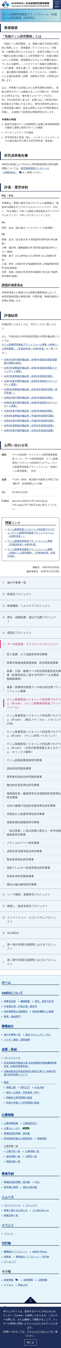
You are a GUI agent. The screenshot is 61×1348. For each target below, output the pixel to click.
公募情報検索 (11, 1123)
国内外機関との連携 (43, 1011)
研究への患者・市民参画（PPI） (23, 1092)
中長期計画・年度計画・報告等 (20, 1006)
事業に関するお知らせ (16, 1210)
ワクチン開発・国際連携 (17, 1039)
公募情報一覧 (32, 1151)
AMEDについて (12, 993)
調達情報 (8, 1279)
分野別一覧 (31, 1156)
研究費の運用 (11, 1187)
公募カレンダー (16, 1128)
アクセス (8, 1285)
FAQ (37, 1182)
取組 (6, 1082)
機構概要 (25, 1001)
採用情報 (28, 1279)
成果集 (7, 1256)
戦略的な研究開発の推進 (19, 1097)
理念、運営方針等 (44, 1001)
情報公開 (11, 1087)
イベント (8, 1225)
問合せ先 (23, 1285)
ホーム (6, 982)
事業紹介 (8, 1026)
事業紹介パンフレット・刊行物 (32, 1256)
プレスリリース (12, 1057)
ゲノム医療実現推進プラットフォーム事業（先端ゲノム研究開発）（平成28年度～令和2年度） (31, 552)
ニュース (8, 1196)
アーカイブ (10, 1261)
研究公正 (25, 1087)
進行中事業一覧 (12, 1034)
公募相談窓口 (30, 1123)
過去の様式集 (30, 1187)
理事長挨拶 (10, 1001)
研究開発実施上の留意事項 (18, 1138)
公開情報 (42, 1279)
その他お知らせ (40, 1210)
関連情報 (42, 1138)
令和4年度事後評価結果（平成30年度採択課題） (29, 415)
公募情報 (8, 1114)
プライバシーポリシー (39, 1331)
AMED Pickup (39, 1251)
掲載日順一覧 (13, 1161)
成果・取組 (9, 1049)
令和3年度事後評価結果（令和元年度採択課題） (29, 425)
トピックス (31, 1205)
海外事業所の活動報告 (16, 1011)
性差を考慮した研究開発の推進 (22, 1102)
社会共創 (39, 1087)
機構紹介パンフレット (16, 1251)
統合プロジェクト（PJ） (38, 1034)
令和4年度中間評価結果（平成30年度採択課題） (29, 420)
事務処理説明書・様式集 (17, 1133)
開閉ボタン (4, 594)
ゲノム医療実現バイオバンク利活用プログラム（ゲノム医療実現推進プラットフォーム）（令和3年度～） (31, 533)
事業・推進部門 (12, 1016)
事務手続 (8, 1173)
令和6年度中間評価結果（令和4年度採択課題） (29, 397)
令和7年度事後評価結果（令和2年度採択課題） (29, 376)
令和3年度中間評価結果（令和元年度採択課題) (29, 430)
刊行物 (6, 1243)
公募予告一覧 (13, 1151)
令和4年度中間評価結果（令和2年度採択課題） (29, 410)
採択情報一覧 (13, 1156)
